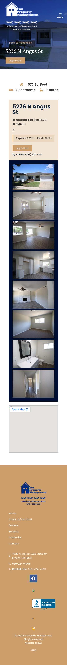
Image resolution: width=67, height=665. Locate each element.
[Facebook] (33, 578)
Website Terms (33, 642)
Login (33, 649)
